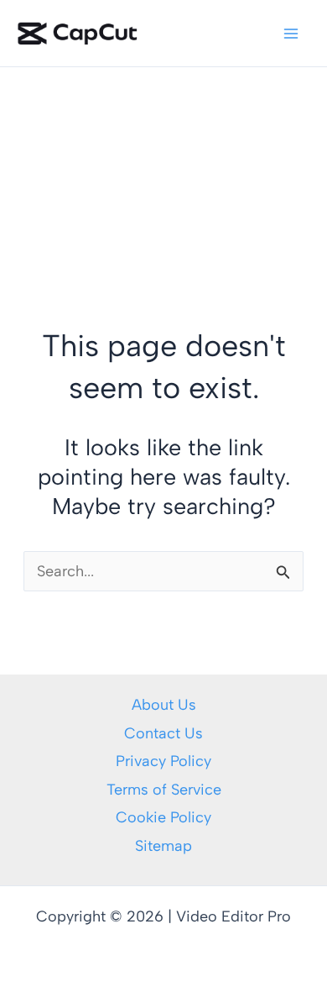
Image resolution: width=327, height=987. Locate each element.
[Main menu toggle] (290, 33)
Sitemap (163, 846)
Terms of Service (163, 789)
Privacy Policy (163, 761)
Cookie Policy (163, 817)
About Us (164, 705)
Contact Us (163, 733)
